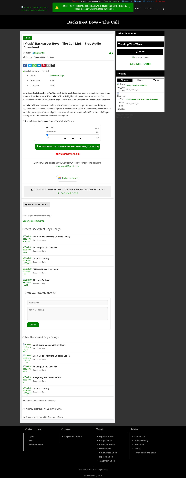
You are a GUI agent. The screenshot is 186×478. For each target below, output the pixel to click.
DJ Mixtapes (105, 449)
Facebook (128, 1)
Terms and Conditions (145, 453)
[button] (25, 65)
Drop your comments (33, 220)
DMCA (138, 449)
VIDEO (137, 9)
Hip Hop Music (106, 457)
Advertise (139, 445)
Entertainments (36, 445)
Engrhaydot (39, 53)
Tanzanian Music (107, 461)
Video (156, 80)
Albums (124, 80)
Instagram (149, 1)
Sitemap (104, 470)
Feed (76, 1)
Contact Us (140, 436)
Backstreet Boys (57, 75)
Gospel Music (105, 441)
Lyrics (32, 436)
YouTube (161, 1)
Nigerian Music (106, 436)
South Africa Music (108, 453)
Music (27, 38)
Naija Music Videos (73, 436)
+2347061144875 (113, 1)
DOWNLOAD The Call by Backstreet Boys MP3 (69, 146)
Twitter (138, 1)
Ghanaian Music (107, 445)
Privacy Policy (141, 441)
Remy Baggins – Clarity (137, 85)
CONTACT (149, 9)
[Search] (163, 9)
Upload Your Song (67, 193)
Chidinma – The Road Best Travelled (142, 99)
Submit (33, 325)
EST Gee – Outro (140, 63)
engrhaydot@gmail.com (92, 1)
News (31, 441)
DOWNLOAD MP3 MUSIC (68, 154)
